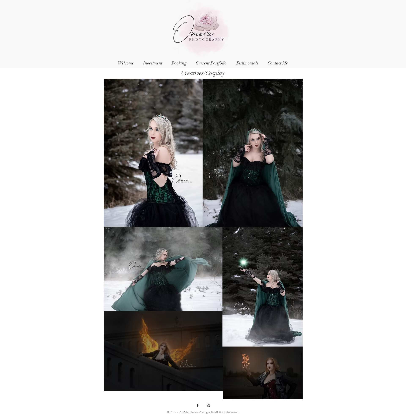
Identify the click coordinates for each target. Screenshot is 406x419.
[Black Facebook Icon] (198, 405)
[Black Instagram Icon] (208, 405)
